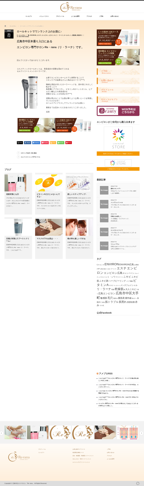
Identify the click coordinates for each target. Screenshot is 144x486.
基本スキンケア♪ (116, 188)
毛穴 (110, 297)
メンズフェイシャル (117, 202)
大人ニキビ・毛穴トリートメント (82, 459)
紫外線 (128, 298)
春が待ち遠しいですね (76, 238)
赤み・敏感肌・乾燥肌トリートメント (83, 455)
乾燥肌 (119, 289)
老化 (103, 302)
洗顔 (114, 298)
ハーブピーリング (117, 281)
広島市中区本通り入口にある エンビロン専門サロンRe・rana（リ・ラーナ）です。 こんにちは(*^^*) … (17, 247)
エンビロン (22, 35)
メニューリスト (44, 16)
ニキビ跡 (103, 281)
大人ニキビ (130, 289)
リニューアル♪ (115, 244)
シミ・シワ (110, 277)
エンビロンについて (117, 230)
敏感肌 (103, 298)
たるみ (108, 269)
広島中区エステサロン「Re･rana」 (23, 483)
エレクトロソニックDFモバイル (30, 157)
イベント (113, 269)
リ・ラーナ (59, 35)
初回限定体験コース (78, 452)
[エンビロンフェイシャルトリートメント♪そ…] (105, 432)
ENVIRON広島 (126, 264)
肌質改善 (131, 302)
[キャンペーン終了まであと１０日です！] (15, 432)
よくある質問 (75, 16)
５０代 (102, 305)
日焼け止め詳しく (116, 216)
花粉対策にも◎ (12, 194)
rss (138, 483)
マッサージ (117, 285)
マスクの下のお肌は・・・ (47, 238)
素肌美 (74, 35)
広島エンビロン (106, 293)
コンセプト (28, 16)
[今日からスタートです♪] (83, 432)
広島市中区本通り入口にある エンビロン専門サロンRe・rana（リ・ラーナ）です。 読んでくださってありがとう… (48, 245)
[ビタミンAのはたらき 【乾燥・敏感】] (128, 432)
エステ (39, 35)
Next (141, 433)
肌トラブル (112, 301)
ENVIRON (33, 35)
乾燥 (112, 289)
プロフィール (60, 16)
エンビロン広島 (113, 273)
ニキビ (127, 276)
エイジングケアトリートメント (81, 462)
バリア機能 (129, 281)
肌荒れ (123, 301)
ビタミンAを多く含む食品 (29, 153)
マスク (111, 285)
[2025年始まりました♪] (60, 432)
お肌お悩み (103, 269)
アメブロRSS (105, 373)
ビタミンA (52, 35)
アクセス (89, 16)
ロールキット (68, 35)
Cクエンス (100, 265)
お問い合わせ (114, 16)
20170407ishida (24, 36)
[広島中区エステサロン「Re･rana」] (71, 11)
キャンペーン (128, 273)
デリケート (119, 277)
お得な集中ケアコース (79, 449)
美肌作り (79, 35)
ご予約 (101, 16)
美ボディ (134, 298)
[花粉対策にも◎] (38, 432)
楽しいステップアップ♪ (76, 194)
